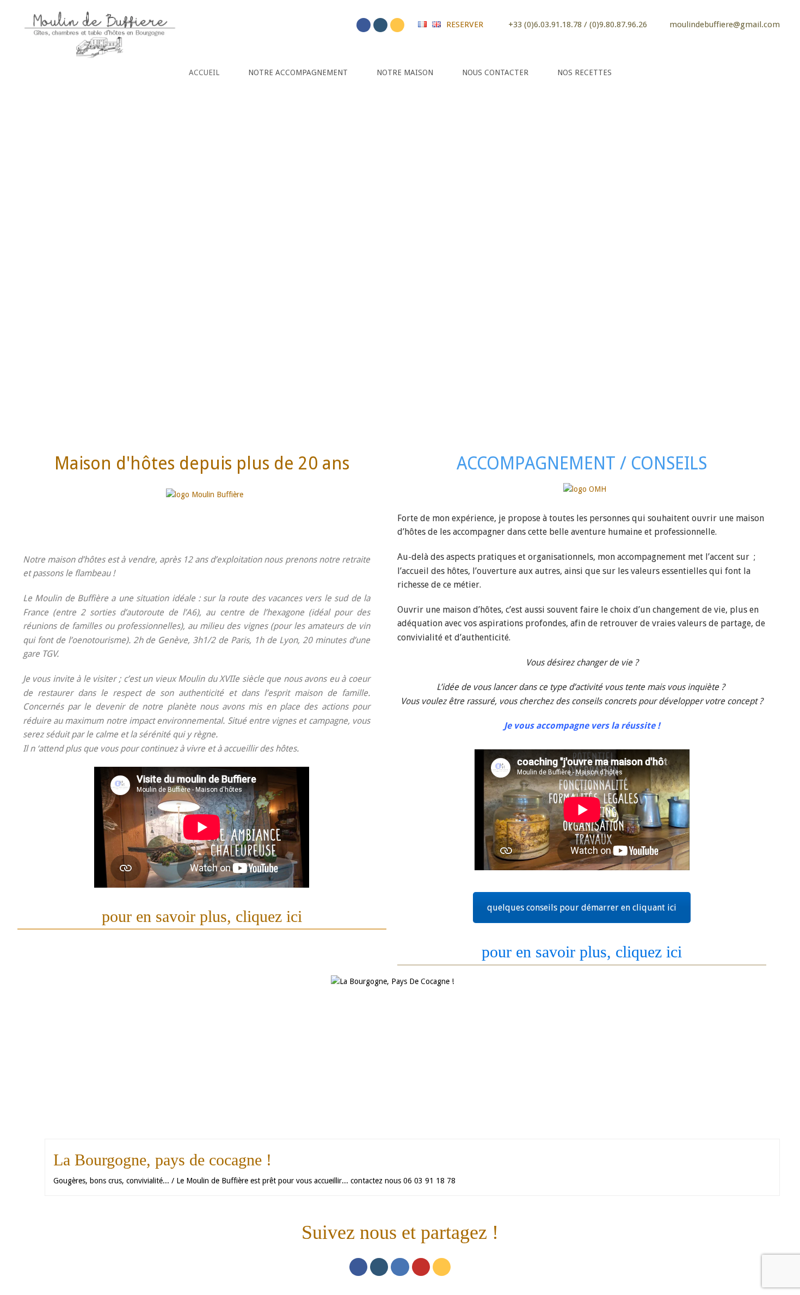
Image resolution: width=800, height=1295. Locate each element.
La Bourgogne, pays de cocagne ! (162, 1160)
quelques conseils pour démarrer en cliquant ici (581, 907)
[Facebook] (363, 25)
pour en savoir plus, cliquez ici (202, 916)
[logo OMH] (584, 495)
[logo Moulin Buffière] (204, 510)
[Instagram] (380, 25)
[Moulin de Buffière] (99, 32)
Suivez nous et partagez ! (400, 1232)
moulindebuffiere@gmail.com (724, 24)
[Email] (397, 25)
